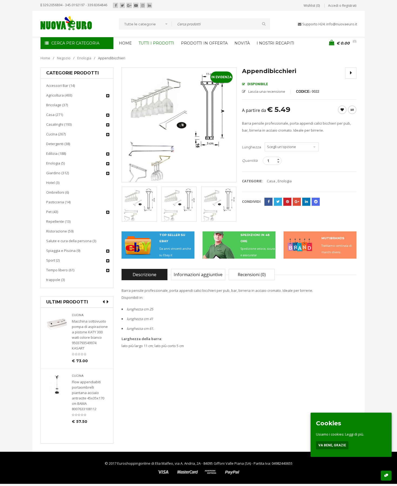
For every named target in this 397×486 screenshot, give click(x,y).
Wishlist (342, 109)
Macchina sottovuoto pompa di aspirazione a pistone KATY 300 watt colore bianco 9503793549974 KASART (90, 335)
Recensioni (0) (252, 275)
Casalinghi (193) (59, 124)
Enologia (84, 58)
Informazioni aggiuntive (198, 275)
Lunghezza (251, 147)
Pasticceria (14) (58, 202)
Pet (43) (52, 211)
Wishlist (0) (312, 5)
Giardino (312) (57, 172)
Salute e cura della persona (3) (71, 240)
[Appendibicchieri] (139, 204)
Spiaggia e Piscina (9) (63, 250)
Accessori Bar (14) (60, 85)
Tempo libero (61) (60, 270)
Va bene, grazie (332, 445)
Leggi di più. (354, 434)
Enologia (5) (55, 163)
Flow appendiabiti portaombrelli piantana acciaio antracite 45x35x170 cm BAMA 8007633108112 (88, 395)
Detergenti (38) (58, 143)
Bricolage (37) (57, 104)
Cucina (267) (56, 134)
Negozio (63, 58)
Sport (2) (53, 260)
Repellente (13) (58, 221)
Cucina (77, 315)
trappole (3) (55, 279)
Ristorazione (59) (59, 231)
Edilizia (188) (56, 153)
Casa (271, 181)
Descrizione (144, 275)
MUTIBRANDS (332, 238)
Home (45, 58)
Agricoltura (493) (59, 95)
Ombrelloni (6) (57, 192)
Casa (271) (54, 114)
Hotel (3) (52, 182)
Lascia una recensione (266, 91)
